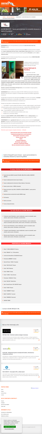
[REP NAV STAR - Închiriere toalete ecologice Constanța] (7, 331)
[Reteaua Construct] (34, 388)
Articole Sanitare (10, 17)
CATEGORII (6, 13)
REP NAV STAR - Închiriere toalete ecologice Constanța (15, 335)
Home (4, 17)
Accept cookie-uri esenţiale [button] (10, 426)
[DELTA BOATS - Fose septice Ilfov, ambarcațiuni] (7, 368)
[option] (21, 9)
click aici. (6, 42)
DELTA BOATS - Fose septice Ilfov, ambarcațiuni (14, 371)
